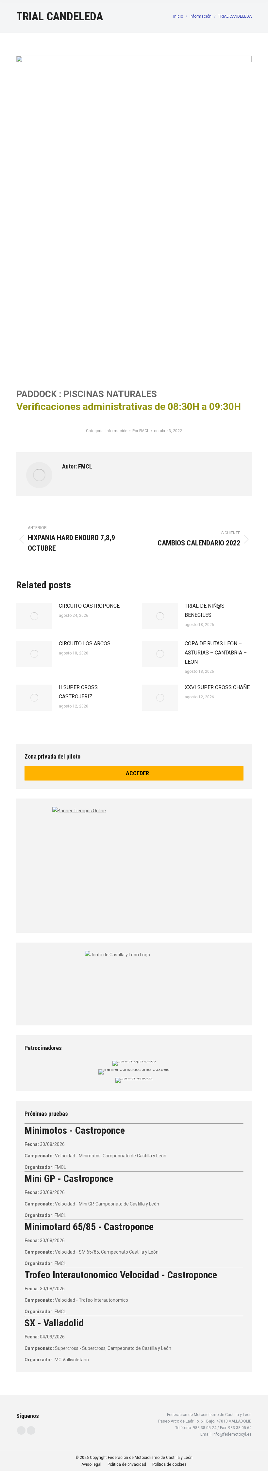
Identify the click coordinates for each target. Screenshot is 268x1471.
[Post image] (34, 616)
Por (140, 431)
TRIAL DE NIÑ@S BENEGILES (205, 610)
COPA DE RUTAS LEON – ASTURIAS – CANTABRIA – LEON (216, 652)
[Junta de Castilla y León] (134, 982)
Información (116, 431)
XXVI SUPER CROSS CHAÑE (217, 687)
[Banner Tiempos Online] (134, 863)
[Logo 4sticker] (134, 1077)
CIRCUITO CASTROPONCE (89, 606)
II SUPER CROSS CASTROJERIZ (78, 692)
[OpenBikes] (134, 1060)
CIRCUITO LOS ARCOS (84, 643)
